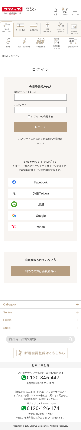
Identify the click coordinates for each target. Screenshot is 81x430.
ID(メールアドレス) (25, 91)
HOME (5, 55)
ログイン (40, 127)
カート (65, 11)
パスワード (20, 104)
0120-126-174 (43, 408)
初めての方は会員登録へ (40, 271)
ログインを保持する (42, 116)
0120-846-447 (43, 377)
